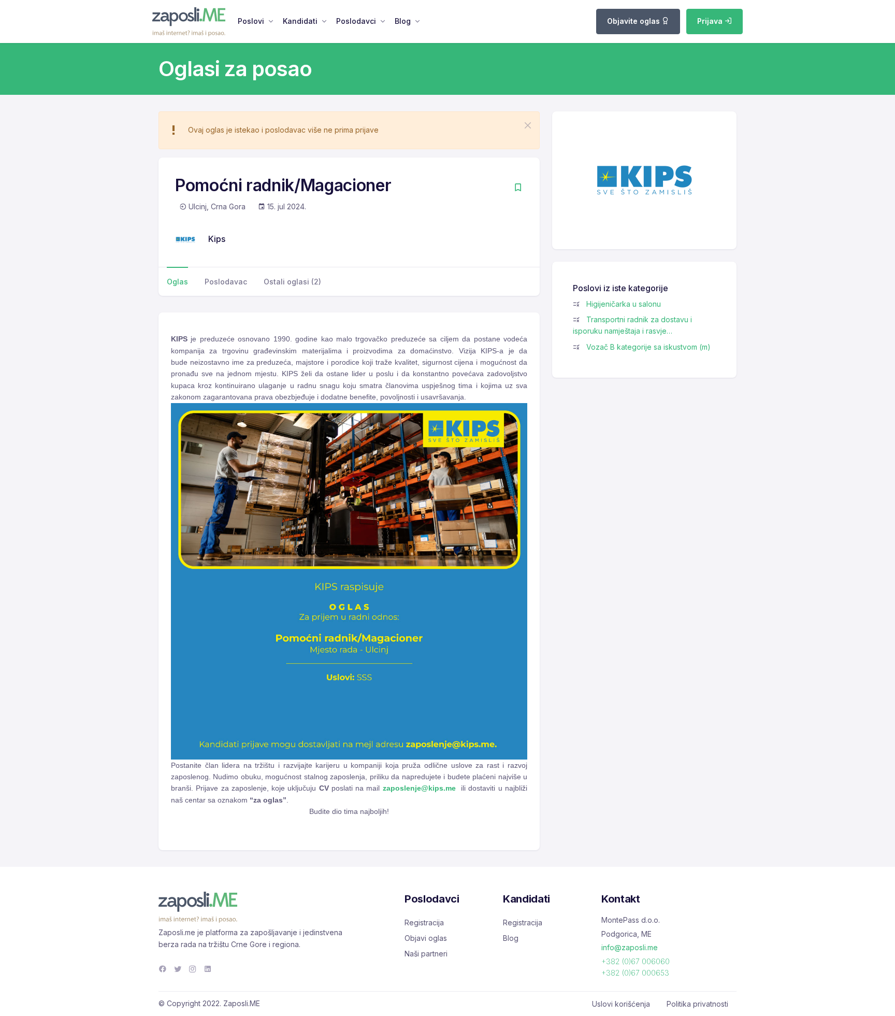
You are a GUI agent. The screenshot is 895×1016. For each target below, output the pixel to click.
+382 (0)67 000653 (635, 972)
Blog (403, 21)
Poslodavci (356, 21)
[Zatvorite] (527, 125)
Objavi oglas (426, 938)
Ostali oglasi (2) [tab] (292, 281)
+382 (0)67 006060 (635, 961)
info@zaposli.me (629, 947)
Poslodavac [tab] (226, 281)
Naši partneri (426, 953)
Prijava (711, 21)
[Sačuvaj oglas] (518, 188)
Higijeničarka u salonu (623, 303)
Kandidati (300, 21)
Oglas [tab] (177, 281)
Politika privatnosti (697, 1003)
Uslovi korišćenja (621, 1003)
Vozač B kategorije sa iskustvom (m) (648, 346)
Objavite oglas (634, 21)
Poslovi (251, 21)
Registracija (424, 922)
